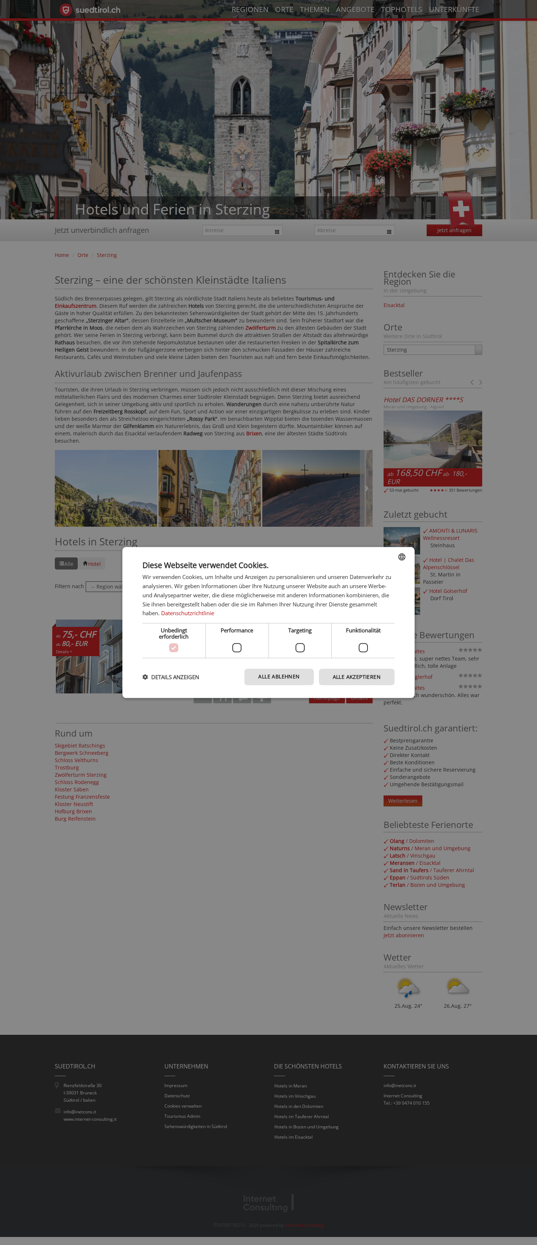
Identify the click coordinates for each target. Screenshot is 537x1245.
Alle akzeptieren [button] (357, 676)
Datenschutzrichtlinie (187, 613)
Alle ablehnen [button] (279, 676)
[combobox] (401, 557)
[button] (170, 677)
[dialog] (268, 622)
